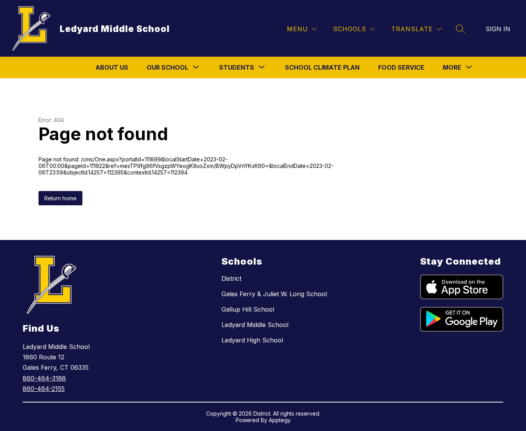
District (231, 278)
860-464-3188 (44, 378)
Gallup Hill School (247, 309)
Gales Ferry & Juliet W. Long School (274, 294)
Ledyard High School (252, 340)
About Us (111, 67)
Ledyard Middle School (254, 325)
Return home (60, 198)
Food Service (401, 67)
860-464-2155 (44, 388)
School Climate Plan (322, 67)
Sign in (498, 29)
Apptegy (280, 420)
